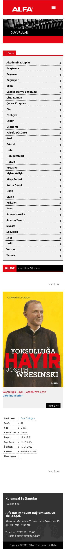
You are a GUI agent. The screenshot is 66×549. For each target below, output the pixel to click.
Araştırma (12, 68)
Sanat (10, 208)
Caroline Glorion (13, 395)
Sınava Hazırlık (15, 214)
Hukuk (10, 161)
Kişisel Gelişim (15, 173)
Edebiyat (11, 115)
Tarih (9, 243)
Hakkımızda (13, 504)
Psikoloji (11, 202)
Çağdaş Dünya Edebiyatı (21, 91)
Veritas (10, 249)
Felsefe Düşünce (16, 132)
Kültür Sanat (14, 185)
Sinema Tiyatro (15, 220)
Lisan (9, 191)
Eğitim (10, 121)
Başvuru (11, 74)
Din (8, 109)
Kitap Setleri (14, 179)
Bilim (9, 86)
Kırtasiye (11, 167)
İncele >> (53, 405)
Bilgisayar (12, 80)
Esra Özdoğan (28, 418)
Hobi (9, 150)
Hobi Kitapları (15, 156)
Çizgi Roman (14, 97)
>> (58, 284)
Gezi (9, 138)
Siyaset (10, 226)
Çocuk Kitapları (16, 103)
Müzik (10, 196)
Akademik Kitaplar (18, 62)
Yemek (10, 255)
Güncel (10, 144)
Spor (9, 237)
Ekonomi (12, 126)
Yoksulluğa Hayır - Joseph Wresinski (24, 392)
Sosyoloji (12, 231)
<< (50, 284)
